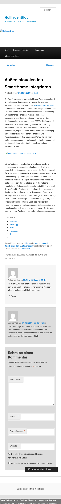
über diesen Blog (12, 56)
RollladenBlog (17, 17)
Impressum (39, 50)
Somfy (18, 245)
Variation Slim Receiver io (45, 105)
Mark (36, 92)
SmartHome (10, 245)
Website (13, 445)
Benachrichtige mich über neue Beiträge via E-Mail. (32, 463)
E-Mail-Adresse (17, 431)
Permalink (25, 248)
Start (7, 50)
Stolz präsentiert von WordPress (30, 488)
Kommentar (16, 379)
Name (14, 416)
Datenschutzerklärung (22, 50)
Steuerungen (27, 245)
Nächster (51, 65)
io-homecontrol (41, 243)
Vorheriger (10, 65)
